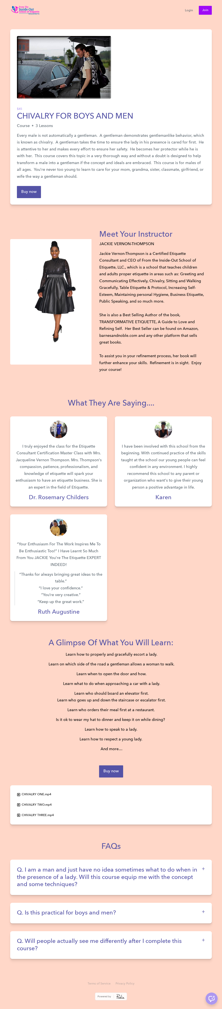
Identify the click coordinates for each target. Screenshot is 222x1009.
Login (189, 10)
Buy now (29, 192)
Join (205, 10)
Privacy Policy (125, 983)
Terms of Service (99, 983)
